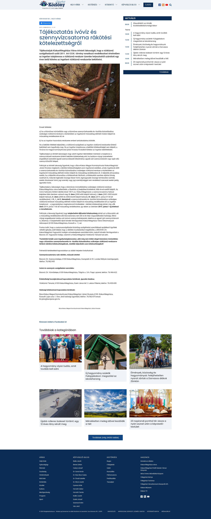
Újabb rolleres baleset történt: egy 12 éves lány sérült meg (151, 54)
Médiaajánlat (166, 511)
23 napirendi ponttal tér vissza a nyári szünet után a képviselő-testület (149, 63)
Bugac (109, 461)
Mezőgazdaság (44, 492)
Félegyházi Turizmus (147, 481)
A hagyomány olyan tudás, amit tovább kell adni (150, 34)
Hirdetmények (44, 475)
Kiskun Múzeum (146, 487)
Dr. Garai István (78, 471)
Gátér (109, 468)
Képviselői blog (129, 4)
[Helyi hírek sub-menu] (83, 5)
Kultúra (41, 489)
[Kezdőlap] (52, 3)
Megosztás (47, 23)
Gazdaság (42, 471)
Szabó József (77, 499)
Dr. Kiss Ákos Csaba (80, 475)
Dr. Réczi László (78, 482)
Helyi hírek (75, 4)
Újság (148, 4)
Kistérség (92, 4)
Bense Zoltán (77, 464)
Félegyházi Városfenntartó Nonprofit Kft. (154, 484)
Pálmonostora (112, 475)
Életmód (42, 468)
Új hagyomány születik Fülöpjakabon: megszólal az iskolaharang (149, 39)
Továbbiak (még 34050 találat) (105, 437)
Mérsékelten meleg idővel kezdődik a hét (150, 58)
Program (42, 496)
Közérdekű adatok (153, 511)
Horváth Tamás (78, 492)
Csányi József (78, 468)
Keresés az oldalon (147, 461)
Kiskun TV (144, 491)
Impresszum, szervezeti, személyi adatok (131, 511)
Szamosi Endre (78, 503)
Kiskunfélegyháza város (149, 464)
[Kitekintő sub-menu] (117, 5)
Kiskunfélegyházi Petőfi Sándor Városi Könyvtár (153, 469)
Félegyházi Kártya (147, 477)
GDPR (100, 511)
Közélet (41, 485)
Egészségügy (43, 464)
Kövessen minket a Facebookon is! (53, 322)
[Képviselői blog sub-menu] (139, 5)
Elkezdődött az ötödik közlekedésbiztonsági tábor (145, 24)
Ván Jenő (76, 506)
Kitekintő (109, 4)
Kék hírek (42, 478)
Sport (41, 499)
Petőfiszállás (111, 478)
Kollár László (77, 496)
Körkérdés (42, 482)
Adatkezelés (112, 511)
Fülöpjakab (110, 464)
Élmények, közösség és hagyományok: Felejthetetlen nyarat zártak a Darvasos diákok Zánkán (150, 47)
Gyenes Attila (77, 485)
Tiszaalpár (110, 482)
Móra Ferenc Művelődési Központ (152, 473)
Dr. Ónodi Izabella (79, 478)
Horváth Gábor (78, 489)
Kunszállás (110, 471)
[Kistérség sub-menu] (100, 5)
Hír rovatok (44, 19)
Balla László (77, 461)
